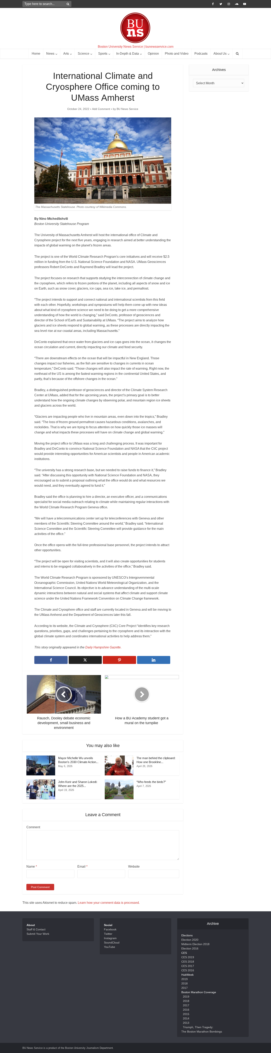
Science (83, 53)
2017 (184, 987)
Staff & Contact (36, 929)
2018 (184, 983)
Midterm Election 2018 (195, 944)
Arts (66, 53)
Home (36, 53)
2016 (186, 1009)
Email (82, 866)
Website (134, 866)
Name (31, 866)
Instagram (110, 938)
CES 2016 (187, 970)
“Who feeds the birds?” (151, 782)
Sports (102, 53)
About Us (220, 53)
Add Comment (101, 108)
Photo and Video (176, 53)
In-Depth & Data (127, 53)
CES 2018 (187, 961)
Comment (33, 827)
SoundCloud (111, 942)
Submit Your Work (38, 933)
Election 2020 (189, 939)
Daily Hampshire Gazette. (103, 647)
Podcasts (201, 53)
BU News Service (127, 108)
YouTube (109, 946)
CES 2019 (187, 957)
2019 (184, 979)
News (50, 53)
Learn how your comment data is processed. (109, 902)
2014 (186, 1018)
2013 (186, 1022)
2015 (186, 1014)
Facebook (110, 929)
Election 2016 (189, 948)
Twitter (108, 933)
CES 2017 (187, 966)
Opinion (153, 53)
